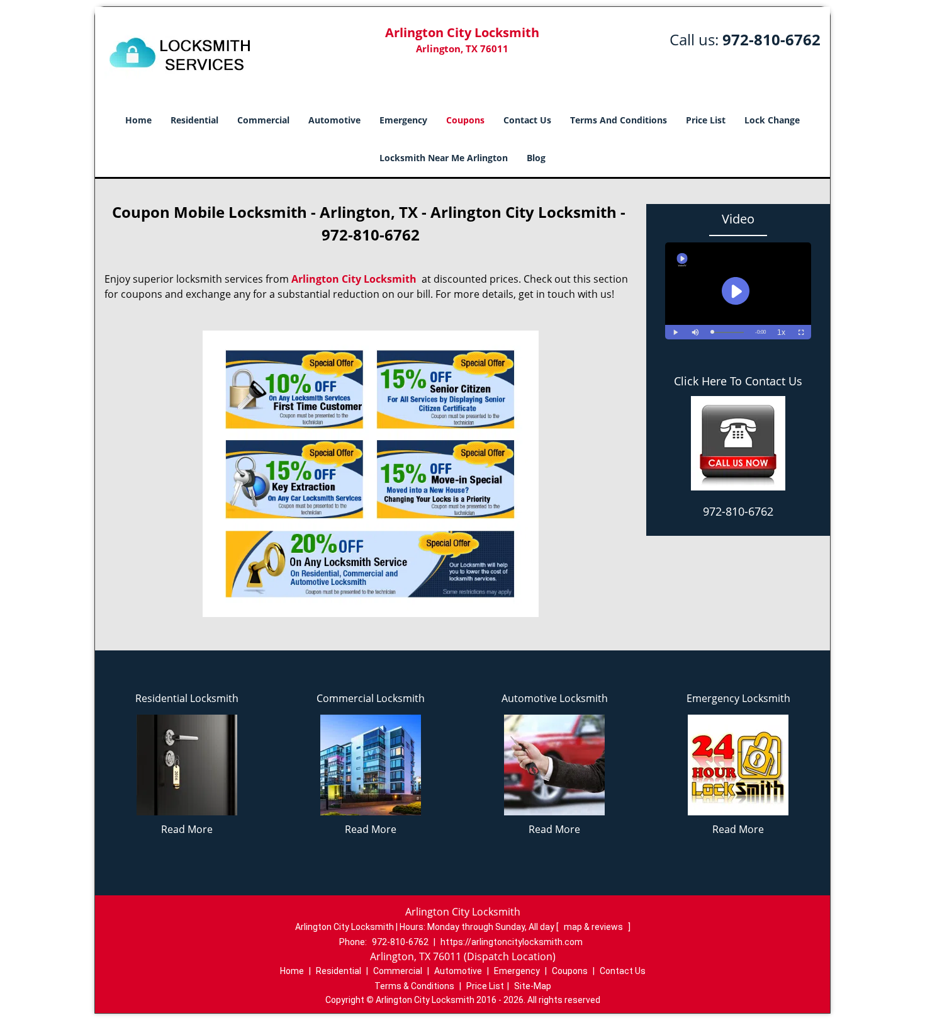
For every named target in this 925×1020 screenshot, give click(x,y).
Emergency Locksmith (738, 698)
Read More (187, 829)
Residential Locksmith (186, 698)
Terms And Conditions (618, 120)
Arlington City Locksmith (354, 279)
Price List (706, 120)
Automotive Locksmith (555, 698)
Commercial (263, 120)
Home (138, 120)
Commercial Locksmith (371, 698)
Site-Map (532, 986)
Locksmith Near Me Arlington (443, 158)
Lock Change (772, 120)
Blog (536, 158)
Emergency (403, 120)
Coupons (465, 120)
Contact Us (527, 120)
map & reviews (594, 927)
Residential (194, 120)
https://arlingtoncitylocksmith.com (511, 942)
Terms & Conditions (414, 986)
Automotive (334, 120)
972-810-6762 (771, 39)
